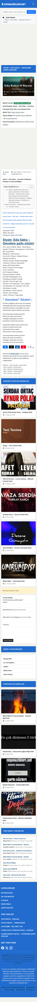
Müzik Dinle (8, 670)
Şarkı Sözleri (10, 17)
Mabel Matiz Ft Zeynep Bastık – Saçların (16, 844)
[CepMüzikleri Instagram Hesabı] (11, 948)
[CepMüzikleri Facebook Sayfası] (3, 948)
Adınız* (5, 602)
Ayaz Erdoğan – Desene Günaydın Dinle (17, 548)
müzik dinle (31, 957)
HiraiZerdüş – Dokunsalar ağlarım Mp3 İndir (18, 751)
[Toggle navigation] (33, 4)
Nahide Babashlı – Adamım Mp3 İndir (16, 785)
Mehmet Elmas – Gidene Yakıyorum (14, 838)
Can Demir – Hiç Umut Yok (12, 926)
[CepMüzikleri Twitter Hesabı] (7, 948)
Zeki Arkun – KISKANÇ (10, 919)
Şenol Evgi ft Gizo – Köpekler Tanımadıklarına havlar (20, 850)
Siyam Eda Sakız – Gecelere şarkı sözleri (17, 204)
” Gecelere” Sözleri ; (13, 206)
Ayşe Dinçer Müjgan (9, 862)
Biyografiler (8, 659)
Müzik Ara (31, 12)
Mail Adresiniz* (14, 610)
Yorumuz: (6, 624)
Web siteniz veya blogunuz (17, 617)
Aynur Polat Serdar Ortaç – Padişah (17, 930)
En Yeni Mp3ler (9, 663)
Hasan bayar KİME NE (10, 869)
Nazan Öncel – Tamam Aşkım (13, 923)
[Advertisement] (18, 43)
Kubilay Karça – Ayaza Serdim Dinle (15, 514)
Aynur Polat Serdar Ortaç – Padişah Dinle (17, 412)
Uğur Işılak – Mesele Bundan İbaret (14, 875)
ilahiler (6, 666)
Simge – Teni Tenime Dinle (12, 445)
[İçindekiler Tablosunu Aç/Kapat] (30, 187)
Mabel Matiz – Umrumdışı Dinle (14, 581)
